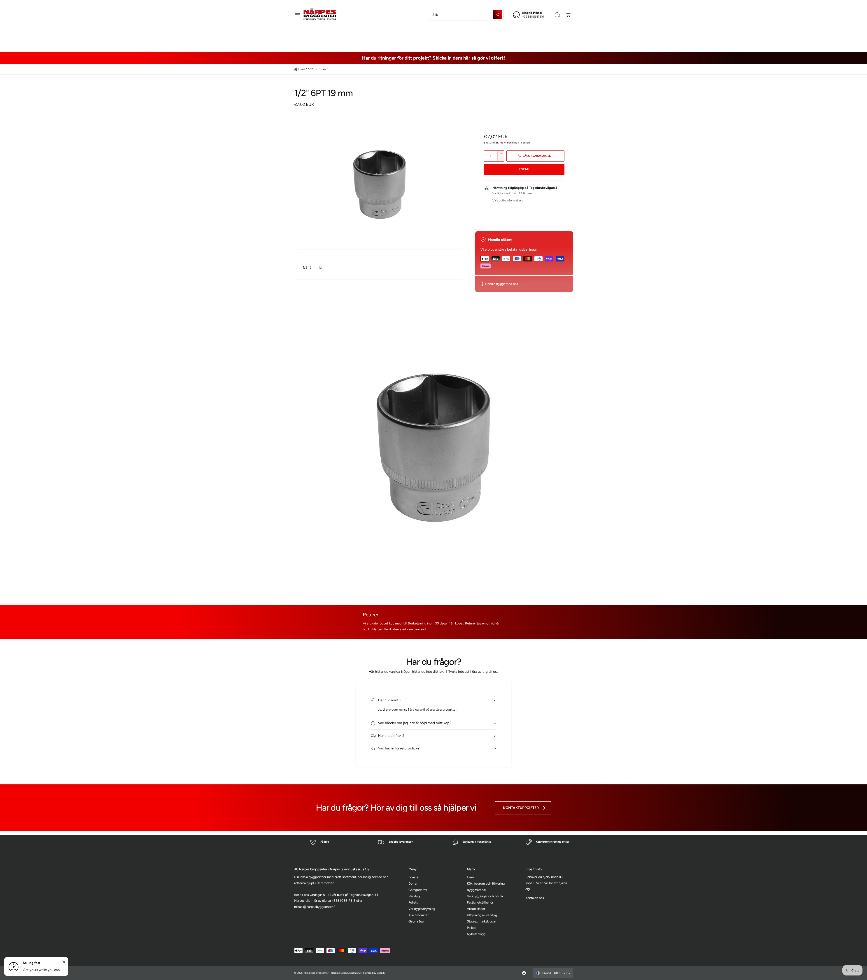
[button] (297, 14)
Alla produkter (418, 915)
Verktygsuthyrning (421, 909)
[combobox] (465, 14)
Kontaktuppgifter (521, 808)
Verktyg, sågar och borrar (422, 35)
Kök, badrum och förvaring (486, 883)
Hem (301, 69)
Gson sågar (416, 921)
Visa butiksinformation (507, 200)
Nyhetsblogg (476, 934)
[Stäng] (64, 962)
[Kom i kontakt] (557, 14)
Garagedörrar (417, 890)
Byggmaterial (382, 35)
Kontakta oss (534, 898)
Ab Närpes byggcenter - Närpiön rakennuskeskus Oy (333, 972)
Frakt (503, 142)
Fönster (414, 877)
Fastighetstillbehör (467, 35)
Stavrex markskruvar (481, 921)
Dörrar (412, 883)
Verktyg (414, 896)
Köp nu (524, 169)
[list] (433, 842)
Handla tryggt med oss (501, 284)
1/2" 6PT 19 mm (318, 69)
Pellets (413, 902)
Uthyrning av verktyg (482, 915)
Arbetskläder (501, 35)
